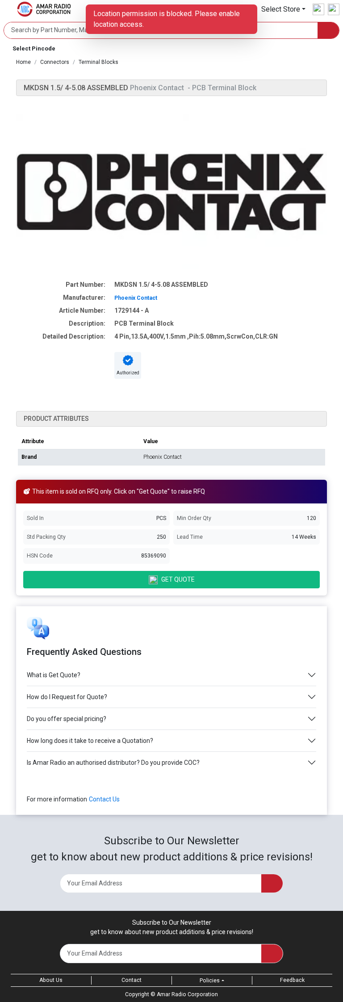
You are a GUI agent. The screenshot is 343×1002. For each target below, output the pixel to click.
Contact (131, 980)
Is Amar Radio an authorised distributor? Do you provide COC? (113, 762)
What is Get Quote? (53, 675)
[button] (283, 9)
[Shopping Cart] (333, 9)
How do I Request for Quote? (67, 696)
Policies (210, 980)
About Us (51, 980)
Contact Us (104, 799)
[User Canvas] (318, 9)
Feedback (292, 980)
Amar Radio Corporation (187, 994)
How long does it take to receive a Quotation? (90, 740)
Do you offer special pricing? (66, 718)
